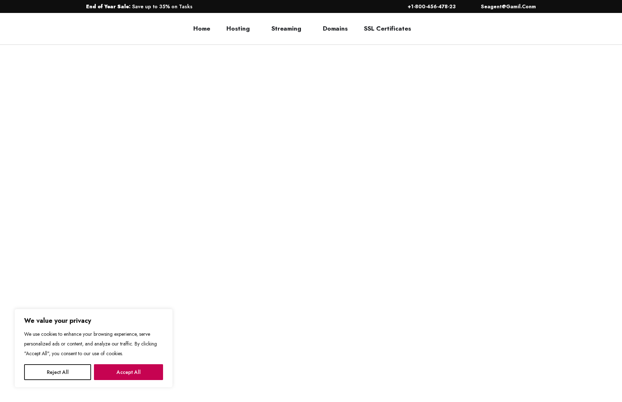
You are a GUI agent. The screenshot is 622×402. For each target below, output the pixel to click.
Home (201, 28)
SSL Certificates (387, 28)
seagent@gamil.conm (507, 6)
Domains (335, 28)
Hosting (238, 28)
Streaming (286, 28)
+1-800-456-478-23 (431, 6)
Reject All (58, 372)
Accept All (129, 372)
